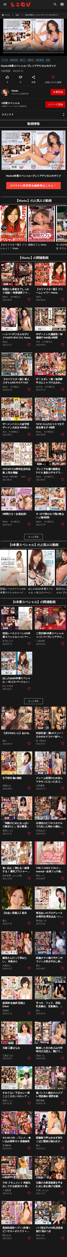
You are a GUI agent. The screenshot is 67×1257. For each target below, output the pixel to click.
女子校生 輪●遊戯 (12, 778)
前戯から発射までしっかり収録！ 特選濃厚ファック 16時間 (16, 292)
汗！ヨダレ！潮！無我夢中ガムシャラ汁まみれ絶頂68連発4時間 (49, 382)
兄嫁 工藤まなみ (11, 1048)
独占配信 (40, 60)
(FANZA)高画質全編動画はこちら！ (33, 185)
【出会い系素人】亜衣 (14, 913)
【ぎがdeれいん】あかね (15, 733)
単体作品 (14, 60)
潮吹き (31, 60)
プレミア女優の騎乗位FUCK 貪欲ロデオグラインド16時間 (49, 472)
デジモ (5, 60)
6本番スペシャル (11, 103)
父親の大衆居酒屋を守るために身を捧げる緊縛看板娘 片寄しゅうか (49, 1186)
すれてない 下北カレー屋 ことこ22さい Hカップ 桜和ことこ (16, 1096)
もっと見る (33, 537)
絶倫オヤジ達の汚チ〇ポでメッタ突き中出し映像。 (49, 961)
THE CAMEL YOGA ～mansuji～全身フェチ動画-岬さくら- (50, 871)
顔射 (48, 60)
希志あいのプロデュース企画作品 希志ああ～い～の (49, 916)
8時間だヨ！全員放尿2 (14, 514)
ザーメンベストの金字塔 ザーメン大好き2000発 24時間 (15, 427)
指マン (23, 60)
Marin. (15, 90)
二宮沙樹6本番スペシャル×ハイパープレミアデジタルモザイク (50, 637)
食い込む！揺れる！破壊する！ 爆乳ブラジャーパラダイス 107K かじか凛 (16, 871)
